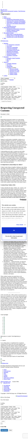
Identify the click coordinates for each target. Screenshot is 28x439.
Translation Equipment (12, 31)
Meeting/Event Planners (12, 51)
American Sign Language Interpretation (16, 20)
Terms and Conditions (9, 377)
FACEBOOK (7, 385)
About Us (6, 62)
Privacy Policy (7, 379)
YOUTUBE (6, 388)
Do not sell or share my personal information (14, 237)
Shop (5, 38)
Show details (19, 224)
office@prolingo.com (6, 381)
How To (9, 59)
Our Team (9, 64)
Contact (5, 75)
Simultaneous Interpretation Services (15, 19)
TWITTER (6, 386)
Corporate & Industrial (12, 48)
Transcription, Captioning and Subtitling (16, 22)
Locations (9, 67)
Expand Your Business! (6, 101)
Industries (6, 43)
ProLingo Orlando (14, 69)
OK (14, 230)
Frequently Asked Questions (13, 58)
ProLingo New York (14, 70)
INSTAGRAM (7, 389)
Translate (11, 79)
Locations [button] (13, 67)
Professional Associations (13, 52)
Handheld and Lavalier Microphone (15, 37)
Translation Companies (12, 55)
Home (5, 16)
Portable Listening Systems (13, 30)
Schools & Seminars (11, 54)
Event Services (7, 18)
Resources (6, 56)
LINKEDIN (6, 391)
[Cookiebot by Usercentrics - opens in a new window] (20, 200)
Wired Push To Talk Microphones (14, 34)
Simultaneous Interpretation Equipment (16, 29)
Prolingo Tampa (13, 73)
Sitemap (5, 376)
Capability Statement (11, 63)
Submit (3, 421)
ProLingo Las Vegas (14, 71)
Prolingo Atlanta (13, 74)
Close (10, 430)
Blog (8, 60)
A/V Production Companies (13, 44)
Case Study (9, 46)
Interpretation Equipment (9, 27)
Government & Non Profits (13, 50)
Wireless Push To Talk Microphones (15, 35)
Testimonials (9, 66)
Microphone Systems (9, 33)
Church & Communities (12, 47)
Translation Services (11, 26)
